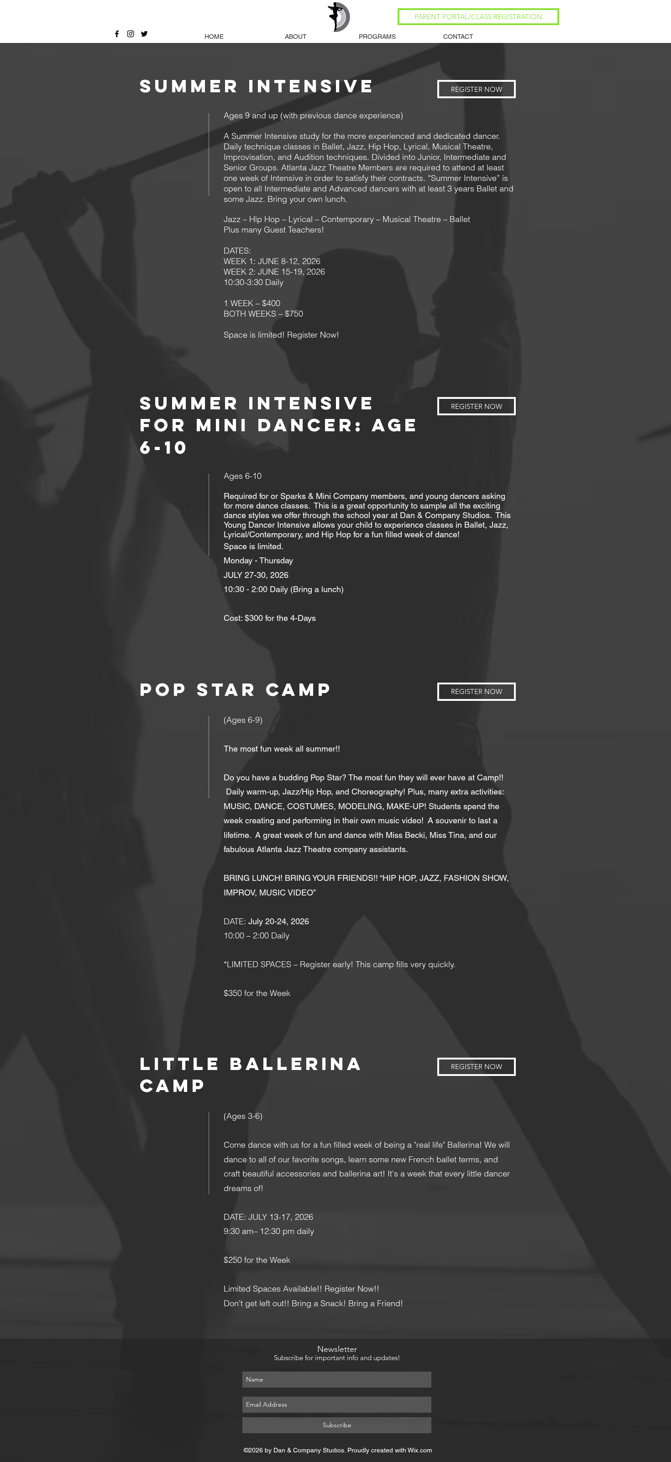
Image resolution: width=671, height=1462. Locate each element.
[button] (295, 36)
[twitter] (144, 33)
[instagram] (130, 33)
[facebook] (116, 33)
